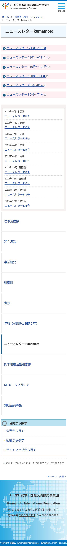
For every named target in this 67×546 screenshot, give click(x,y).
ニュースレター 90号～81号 (25, 85)
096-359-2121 (27, 515)
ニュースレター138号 (17, 127)
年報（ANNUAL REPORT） (21, 323)
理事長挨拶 (11, 221)
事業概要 (10, 262)
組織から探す (15, 440)
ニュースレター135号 (17, 161)
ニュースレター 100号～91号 (26, 76)
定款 (7, 303)
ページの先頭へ (58, 476)
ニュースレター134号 (17, 172)
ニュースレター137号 (17, 138)
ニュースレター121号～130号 (26, 48)
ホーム (5, 17)
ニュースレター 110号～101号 (27, 67)
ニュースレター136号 (17, 150)
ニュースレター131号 (17, 205)
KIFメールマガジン (16, 385)
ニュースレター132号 (17, 194)
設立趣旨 (10, 242)
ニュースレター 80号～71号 (25, 94)
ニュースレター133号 (17, 183)
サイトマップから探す (21, 450)
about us (38, 17)
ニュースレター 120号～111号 (27, 57)
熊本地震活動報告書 (17, 364)
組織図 (8, 282)
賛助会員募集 (13, 405)
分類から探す (21, 17)
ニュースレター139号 (17, 116)
